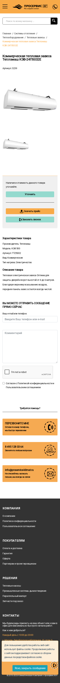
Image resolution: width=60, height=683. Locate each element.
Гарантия (7, 553)
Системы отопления (24, 33)
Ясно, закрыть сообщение (30, 668)
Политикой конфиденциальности (35, 383)
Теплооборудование (13, 37)
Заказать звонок (31, 219)
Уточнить (30, 194)
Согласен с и (30, 385)
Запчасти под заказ (12, 601)
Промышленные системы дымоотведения (24, 591)
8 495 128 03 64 (14, 446)
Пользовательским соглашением (23, 387)
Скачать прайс (31, 211)
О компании (8, 516)
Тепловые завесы (36, 37)
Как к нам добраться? (14, 630)
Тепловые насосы (11, 586)
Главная (6, 33)
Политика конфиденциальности (19, 521)
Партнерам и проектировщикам (19, 564)
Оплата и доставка (12, 548)
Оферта (6, 558)
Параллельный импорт (14, 596)
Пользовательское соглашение (18, 526)
